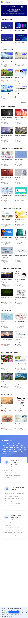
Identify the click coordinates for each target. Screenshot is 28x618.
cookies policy (14, 614)
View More (24, 102)
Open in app (14, 612)
